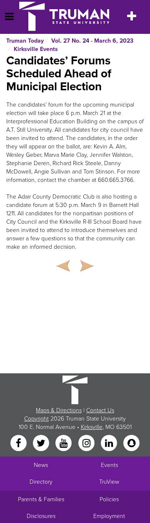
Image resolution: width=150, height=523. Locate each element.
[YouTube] (64, 443)
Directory (41, 481)
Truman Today (25, 40)
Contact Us (100, 410)
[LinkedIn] (109, 443)
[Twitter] (41, 443)
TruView (109, 481)
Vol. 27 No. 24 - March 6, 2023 (92, 40)
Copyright (36, 418)
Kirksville (91, 427)
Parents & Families (41, 499)
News (41, 465)
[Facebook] (19, 443)
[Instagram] (87, 443)
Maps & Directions (59, 410)
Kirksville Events (36, 49)
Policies (109, 499)
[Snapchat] (131, 443)
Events (109, 465)
